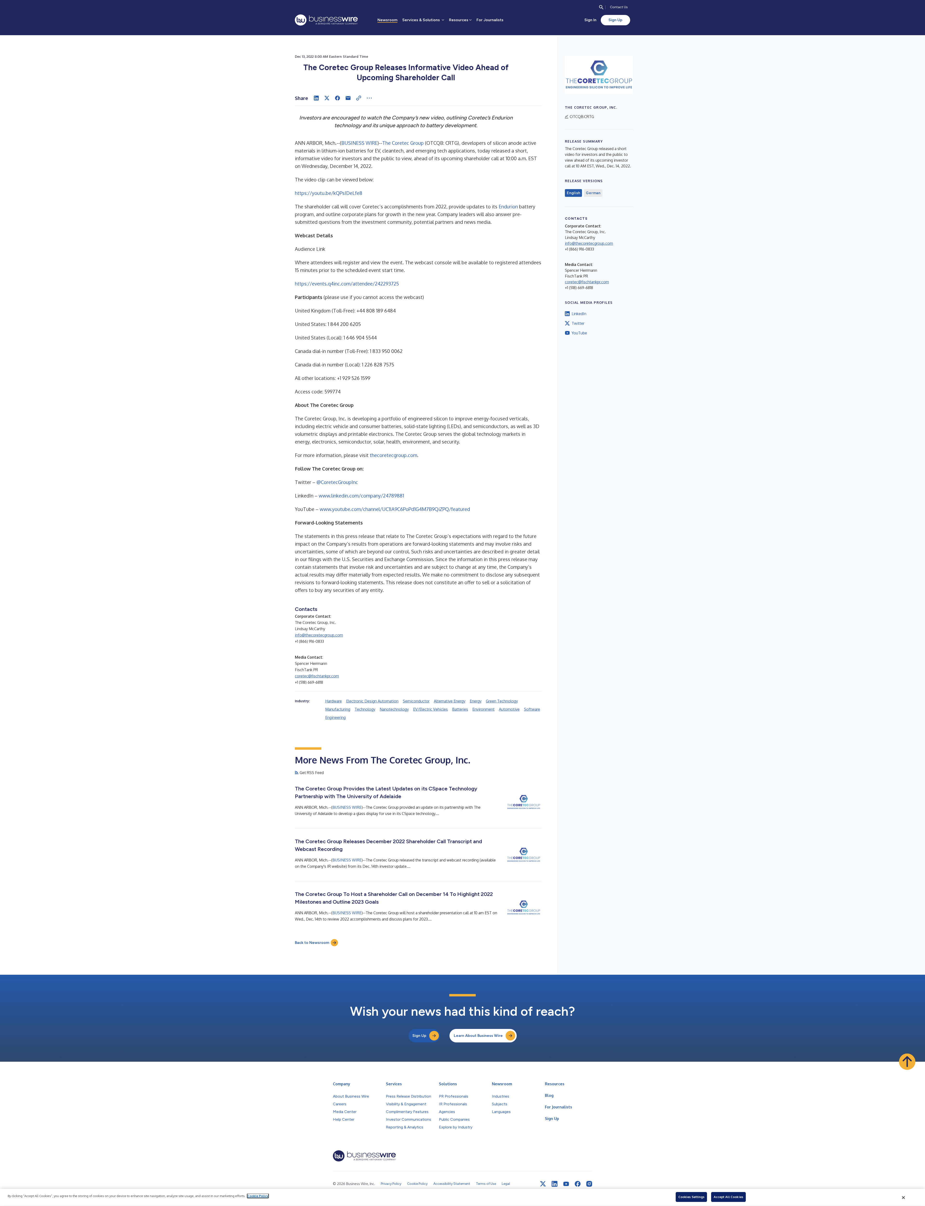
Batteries (460, 709)
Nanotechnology (394, 709)
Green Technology (502, 701)
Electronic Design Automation (372, 701)
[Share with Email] (348, 98)
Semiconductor (416, 701)
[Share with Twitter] (327, 98)
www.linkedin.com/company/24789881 (361, 495)
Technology (365, 709)
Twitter (578, 323)
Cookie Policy (257, 1196)
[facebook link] (578, 1184)
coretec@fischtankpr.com (317, 676)
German (593, 193)
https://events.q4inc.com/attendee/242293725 (347, 283)
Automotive (509, 709)
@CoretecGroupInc (337, 482)
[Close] (903, 1197)
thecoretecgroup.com (393, 455)
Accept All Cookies (728, 1197)
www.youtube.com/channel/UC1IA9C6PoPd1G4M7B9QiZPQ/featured (395, 509)
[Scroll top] (907, 1062)
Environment (483, 709)
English (573, 193)
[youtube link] (566, 1184)
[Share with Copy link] (359, 98)
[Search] (601, 7)
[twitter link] (543, 1183)
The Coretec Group (403, 143)
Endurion (508, 206)
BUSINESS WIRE (359, 143)
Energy (476, 701)
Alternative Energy (449, 701)
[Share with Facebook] (337, 98)
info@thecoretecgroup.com (319, 635)
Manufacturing (337, 709)
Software (532, 709)
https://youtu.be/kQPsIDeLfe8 (328, 193)
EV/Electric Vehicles (430, 709)
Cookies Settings (691, 1197)
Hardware (333, 701)
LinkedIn (579, 313)
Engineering (335, 717)
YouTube (579, 333)
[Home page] (326, 20)
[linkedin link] (554, 1184)
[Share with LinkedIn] (316, 98)
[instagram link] (589, 1184)
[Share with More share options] (369, 98)
